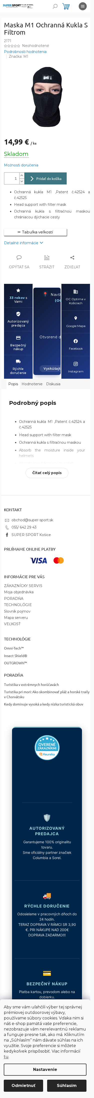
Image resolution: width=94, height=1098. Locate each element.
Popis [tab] (13, 384)
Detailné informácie (21, 243)
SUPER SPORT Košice (31, 535)
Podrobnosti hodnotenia (25, 51)
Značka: (18, 56)
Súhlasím (67, 1085)
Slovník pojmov (17, 611)
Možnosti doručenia (21, 165)
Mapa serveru (16, 617)
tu (6, 1056)
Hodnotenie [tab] (32, 384)
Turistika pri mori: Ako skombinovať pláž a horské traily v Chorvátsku (46, 694)
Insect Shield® (15, 655)
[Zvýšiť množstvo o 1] (21, 175)
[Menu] (83, 6)
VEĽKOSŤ (12, 624)
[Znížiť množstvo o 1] (21, 181)
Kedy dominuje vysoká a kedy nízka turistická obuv (43, 704)
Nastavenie (45, 1069)
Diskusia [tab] (53, 384)
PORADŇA (13, 598)
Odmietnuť (23, 1085)
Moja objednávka (19, 592)
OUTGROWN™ (15, 663)
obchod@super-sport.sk (32, 520)
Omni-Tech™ (14, 648)
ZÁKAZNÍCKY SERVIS (23, 586)
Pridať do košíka (48, 178)
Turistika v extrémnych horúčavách (31, 684)
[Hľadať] (55, 6)
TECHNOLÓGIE (18, 605)
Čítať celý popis (47, 473)
